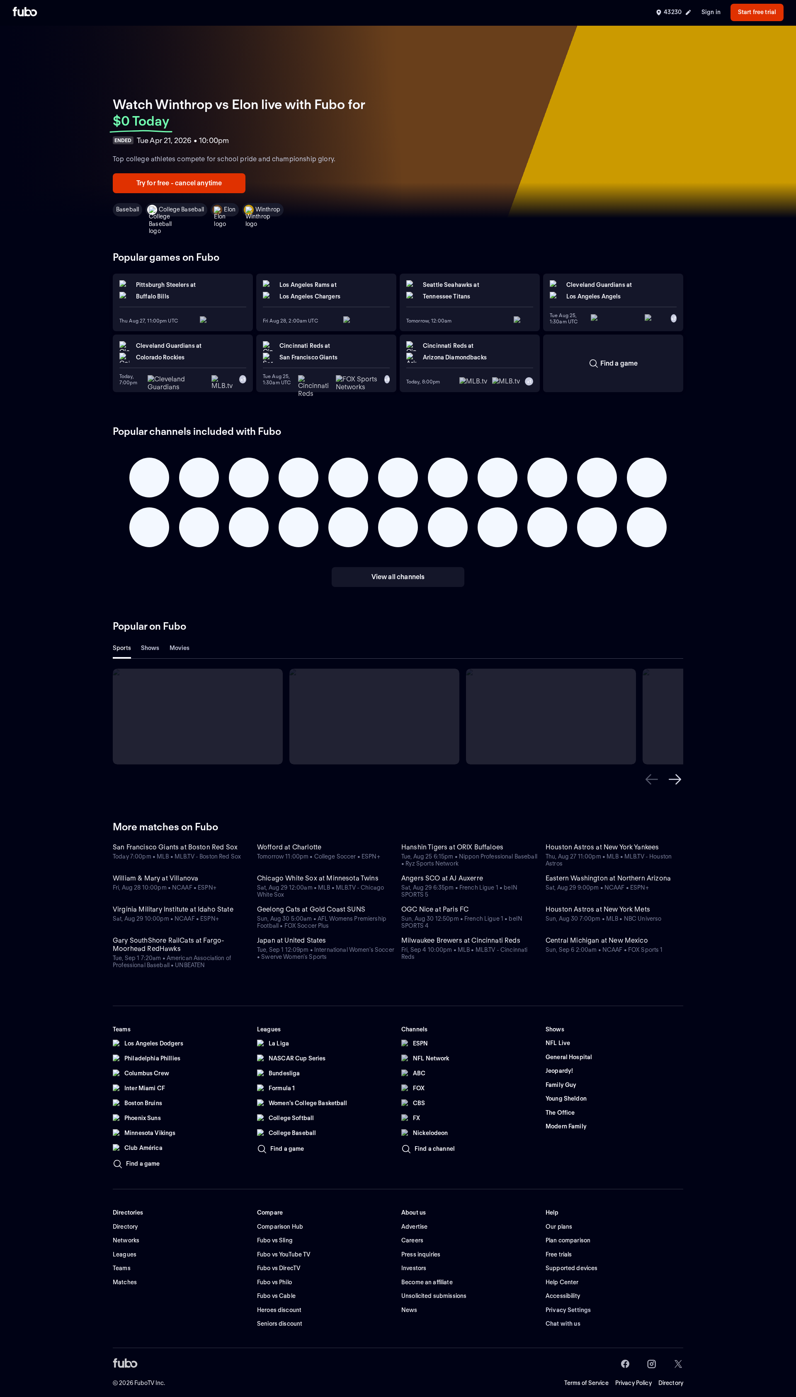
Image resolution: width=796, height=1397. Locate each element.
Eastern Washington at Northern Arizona (608, 878)
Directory (670, 1383)
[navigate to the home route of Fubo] (24, 12)
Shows (150, 648)
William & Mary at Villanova (155, 878)
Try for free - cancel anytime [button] (179, 183)
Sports (122, 648)
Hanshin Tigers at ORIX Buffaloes (452, 847)
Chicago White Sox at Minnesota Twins (318, 878)
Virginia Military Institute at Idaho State (173, 909)
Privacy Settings (568, 1310)
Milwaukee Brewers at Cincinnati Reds (460, 940)
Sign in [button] (711, 12)
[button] (651, 779)
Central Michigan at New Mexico (597, 940)
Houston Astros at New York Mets (598, 909)
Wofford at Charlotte (289, 847)
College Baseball (181, 209)
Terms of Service (586, 1383)
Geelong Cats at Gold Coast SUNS (311, 909)
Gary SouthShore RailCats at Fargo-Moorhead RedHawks (168, 944)
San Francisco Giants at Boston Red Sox (175, 847)
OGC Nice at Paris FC (434, 909)
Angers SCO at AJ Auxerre (442, 878)
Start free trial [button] (757, 12)
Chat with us (563, 1323)
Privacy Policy (633, 1383)
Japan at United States (291, 940)
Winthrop (267, 209)
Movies (180, 648)
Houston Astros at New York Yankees (602, 847)
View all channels (398, 577)
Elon (229, 209)
